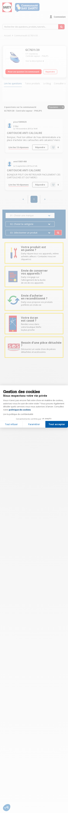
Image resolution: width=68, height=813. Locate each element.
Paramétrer (34, 424)
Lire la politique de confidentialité (18, 414)
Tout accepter (57, 424)
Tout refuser (11, 424)
